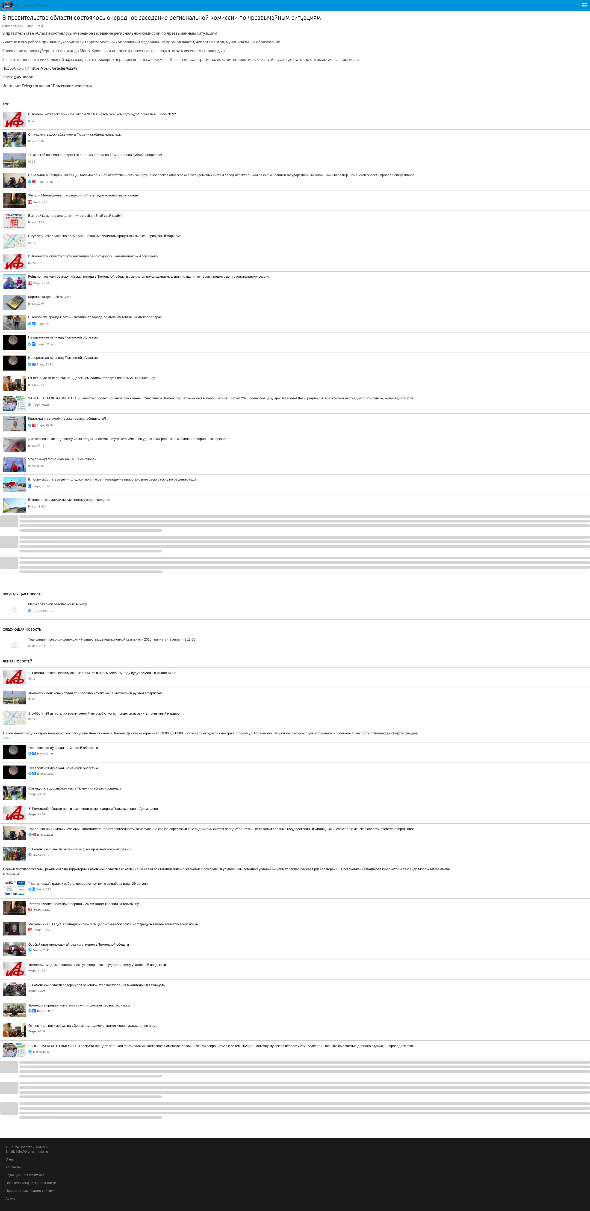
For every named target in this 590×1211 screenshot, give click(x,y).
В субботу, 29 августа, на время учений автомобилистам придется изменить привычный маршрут (104, 236)
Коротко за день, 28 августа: (50, 297)
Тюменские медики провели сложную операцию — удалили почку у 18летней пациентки (97, 965)
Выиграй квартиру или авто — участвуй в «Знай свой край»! (75, 215)
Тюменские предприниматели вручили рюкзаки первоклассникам (79, 1005)
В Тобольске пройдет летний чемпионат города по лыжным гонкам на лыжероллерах (95, 317)
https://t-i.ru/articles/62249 (53, 68)
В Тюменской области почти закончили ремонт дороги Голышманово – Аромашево (93, 256)
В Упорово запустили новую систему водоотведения (69, 500)
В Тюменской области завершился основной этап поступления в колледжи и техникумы (96, 985)
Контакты (13, 1167)
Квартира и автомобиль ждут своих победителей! (67, 418)
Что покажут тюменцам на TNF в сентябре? (62, 459)
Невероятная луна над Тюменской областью (63, 337)
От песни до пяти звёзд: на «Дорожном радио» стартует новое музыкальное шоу (91, 378)
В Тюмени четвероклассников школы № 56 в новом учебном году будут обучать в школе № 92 (102, 114)
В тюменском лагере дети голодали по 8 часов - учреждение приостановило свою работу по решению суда (112, 479)
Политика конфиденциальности (31, 1183)
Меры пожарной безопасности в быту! (57, 604)
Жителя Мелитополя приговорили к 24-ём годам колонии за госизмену (83, 195)
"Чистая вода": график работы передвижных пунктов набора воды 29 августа (88, 883)
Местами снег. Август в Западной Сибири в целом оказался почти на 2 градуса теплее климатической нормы (113, 924)
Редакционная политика (25, 1175)
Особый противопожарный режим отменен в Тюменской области (78, 944)
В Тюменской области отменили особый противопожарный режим (79, 849)
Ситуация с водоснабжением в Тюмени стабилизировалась (74, 134)
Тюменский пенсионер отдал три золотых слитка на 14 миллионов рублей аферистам (95, 155)
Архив (10, 1198)
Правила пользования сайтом (29, 1190)
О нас (10, 1159)
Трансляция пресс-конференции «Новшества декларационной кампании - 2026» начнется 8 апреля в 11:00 (111, 639)
